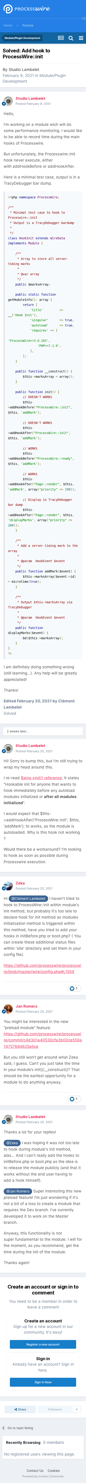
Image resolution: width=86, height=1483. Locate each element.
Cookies (54, 1470)
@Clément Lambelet (28, 898)
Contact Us (35, 1470)
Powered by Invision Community (43, 1476)
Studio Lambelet (24, 69)
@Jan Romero (17, 1191)
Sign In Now (43, 1382)
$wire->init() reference (41, 778)
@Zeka (12, 1143)
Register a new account (43, 1344)
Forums (27, 25)
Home (7, 25)
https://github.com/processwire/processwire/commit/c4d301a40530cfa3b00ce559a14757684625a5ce (43, 1040)
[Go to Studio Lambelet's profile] (8, 101)
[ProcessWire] (26, 9)
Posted (33, 103)
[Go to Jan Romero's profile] (8, 1009)
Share (21, 1409)
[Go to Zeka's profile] (8, 885)
